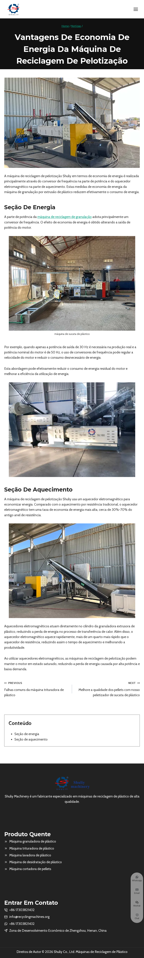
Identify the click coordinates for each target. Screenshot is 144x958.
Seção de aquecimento (31, 739)
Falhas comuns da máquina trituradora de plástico (34, 689)
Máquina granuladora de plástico (32, 841)
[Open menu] (136, 9)
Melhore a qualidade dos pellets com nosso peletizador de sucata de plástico (109, 689)
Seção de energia (26, 734)
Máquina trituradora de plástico (31, 848)
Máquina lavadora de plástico (30, 855)
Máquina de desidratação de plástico (35, 862)
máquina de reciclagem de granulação (64, 217)
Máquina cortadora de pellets (30, 869)
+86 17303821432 (22, 924)
